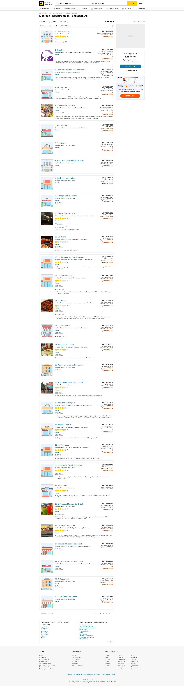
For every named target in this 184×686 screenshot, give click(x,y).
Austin (106, 657)
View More (110, 642)
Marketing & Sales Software (47, 669)
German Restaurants (85, 625)
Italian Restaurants (86, 405)
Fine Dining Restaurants (86, 637)
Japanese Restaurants (86, 635)
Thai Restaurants (84, 631)
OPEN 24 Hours (66, 26)
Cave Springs (45, 633)
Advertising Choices (45, 663)
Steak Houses (83, 638)
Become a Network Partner (47, 665)
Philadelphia (134, 665)
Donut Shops (83, 634)
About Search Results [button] (139, 21)
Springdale (44, 628)
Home (41, 13)
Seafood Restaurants (74, 278)
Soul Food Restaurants (86, 626)
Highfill (43, 637)
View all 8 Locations (107, 107)
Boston (107, 661)
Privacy (69, 674)
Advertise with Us (44, 659)
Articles (74, 655)
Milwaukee (134, 657)
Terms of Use (106, 674)
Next (112, 614)
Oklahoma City (135, 661)
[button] (140, 3)
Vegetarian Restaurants (74, 52)
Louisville (120, 667)
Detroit (120, 655)
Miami (133, 655)
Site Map (74, 661)
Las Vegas (121, 663)
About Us (42, 655)
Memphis (120, 669)
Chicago (107, 665)
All (55, 21)
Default (109, 21)
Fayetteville (44, 627)
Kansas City (121, 661)
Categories (75, 663)
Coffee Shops (83, 629)
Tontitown (51, 13)
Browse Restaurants (78, 665)
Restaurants (59, 13)
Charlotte (107, 663)
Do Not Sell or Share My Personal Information (87, 674)
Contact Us (42, 657)
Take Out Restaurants (81, 108)
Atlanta (107, 655)
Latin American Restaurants (76, 216)
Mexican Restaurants (61, 34)
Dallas (106, 667)
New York (134, 659)
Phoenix (133, 667)
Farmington (44, 631)
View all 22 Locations (107, 51)
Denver (107, 669)
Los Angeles (121, 665)
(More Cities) (116, 652)
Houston (120, 657)
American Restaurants (74, 128)
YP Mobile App (76, 659)
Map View (45, 21)
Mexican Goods (72, 259)
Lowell (43, 630)
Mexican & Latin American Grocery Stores (90, 259)
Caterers (70, 72)
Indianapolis (121, 659)
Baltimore (107, 659)
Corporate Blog (43, 661)
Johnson (43, 636)
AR (45, 13)
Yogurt (81, 632)
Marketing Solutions (45, 667)
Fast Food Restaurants (88, 52)
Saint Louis (134, 669)
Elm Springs (44, 634)
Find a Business (76, 657)
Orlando (133, 663)
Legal (113, 674)
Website (57, 39)
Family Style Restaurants (75, 528)
